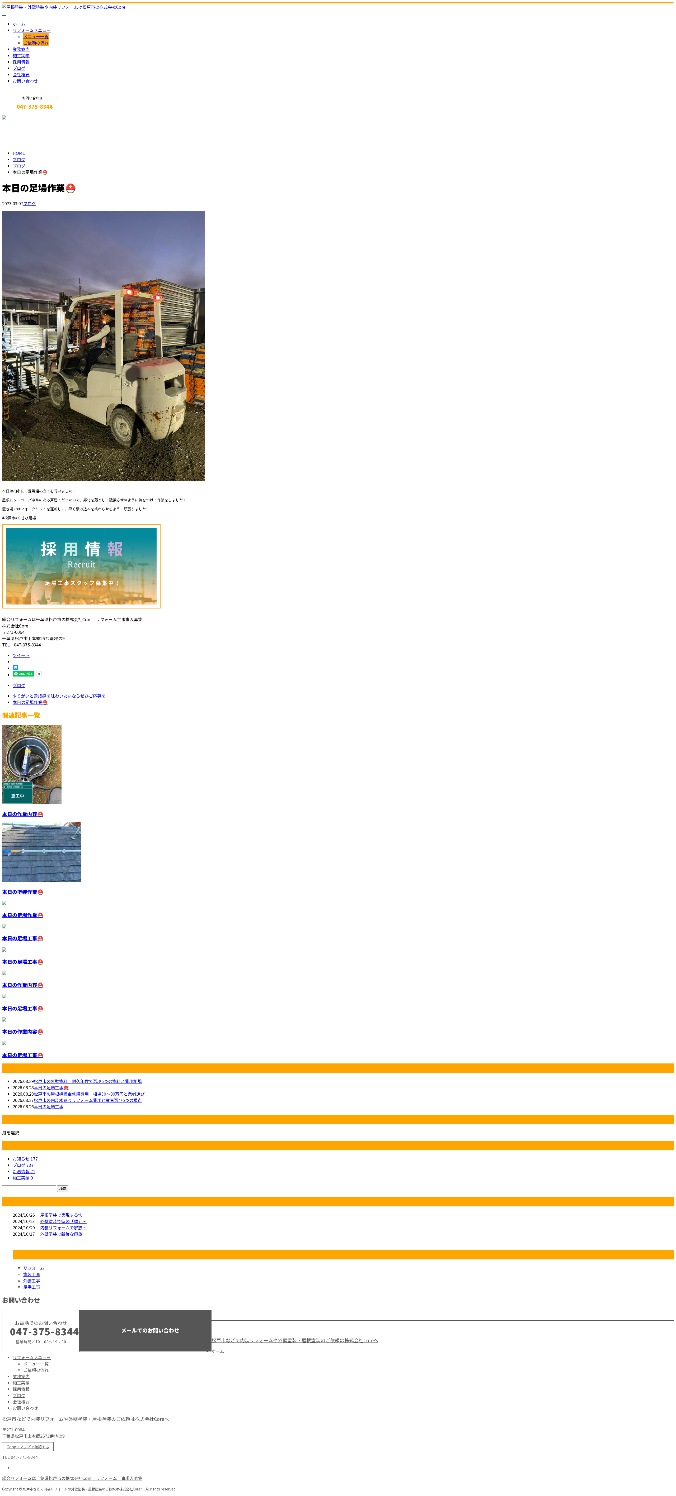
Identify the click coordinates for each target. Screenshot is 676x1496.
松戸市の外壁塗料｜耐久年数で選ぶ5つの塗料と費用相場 (88, 1081)
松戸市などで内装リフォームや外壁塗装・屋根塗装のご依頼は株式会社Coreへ (295, 1340)
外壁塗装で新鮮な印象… (63, 1234)
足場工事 (31, 1287)
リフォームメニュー (32, 30)
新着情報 (24, 1171)
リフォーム (33, 1268)
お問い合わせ (25, 81)
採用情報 (21, 62)
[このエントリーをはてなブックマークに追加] (15, 668)
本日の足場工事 (48, 1106)
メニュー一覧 (36, 36)
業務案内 (21, 49)
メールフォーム (20, 117)
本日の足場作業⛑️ (22, 914)
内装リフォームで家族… (63, 1227)
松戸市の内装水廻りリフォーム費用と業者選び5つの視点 (88, 1100)
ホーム (19, 24)
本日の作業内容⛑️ (22, 813)
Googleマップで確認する (28, 1446)
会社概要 (21, 74)
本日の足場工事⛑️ (22, 938)
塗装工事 (31, 1274)
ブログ (19, 68)
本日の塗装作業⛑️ (22, 891)
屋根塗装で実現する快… (63, 1215)
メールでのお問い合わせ (149, 1330)
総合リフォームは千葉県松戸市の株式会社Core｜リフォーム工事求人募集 (72, 1478)
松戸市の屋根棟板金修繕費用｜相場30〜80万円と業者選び (89, 1094)
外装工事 (31, 1280)
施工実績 (21, 55)
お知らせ (25, 1158)
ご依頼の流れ (36, 43)
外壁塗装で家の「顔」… (63, 1221)
